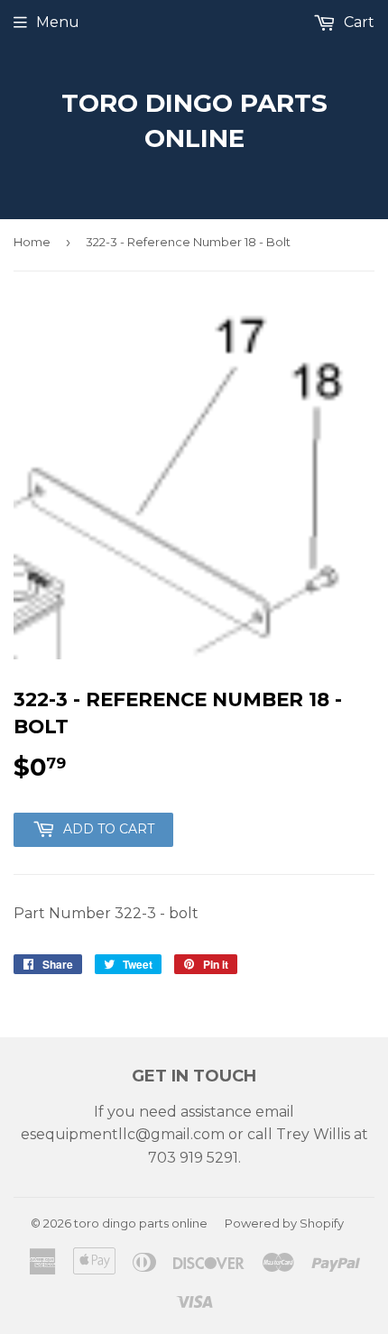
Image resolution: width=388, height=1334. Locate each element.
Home (32, 242)
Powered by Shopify (284, 1223)
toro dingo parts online (194, 120)
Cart (357, 22)
